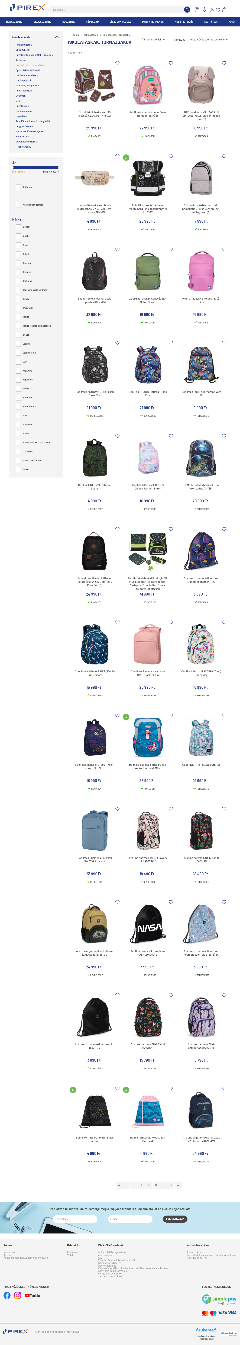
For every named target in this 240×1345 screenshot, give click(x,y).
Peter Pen (27, 398)
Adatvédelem (105, 1255)
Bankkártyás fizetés (109, 1263)
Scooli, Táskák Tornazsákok (36, 442)
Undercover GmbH (31, 460)
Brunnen (26, 272)
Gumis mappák (24, 111)
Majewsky (27, 371)
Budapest (72, 1252)
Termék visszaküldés (110, 1276)
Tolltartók (21, 60)
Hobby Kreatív (184, 22)
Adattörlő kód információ (112, 1271)
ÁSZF (101, 1258)
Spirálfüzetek (23, 50)
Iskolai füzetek (24, 45)
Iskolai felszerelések (27, 75)
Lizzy (24, 362)
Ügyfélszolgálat (107, 1265)
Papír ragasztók (24, 91)
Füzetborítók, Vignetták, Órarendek (35, 55)
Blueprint (27, 263)
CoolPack (27, 281)
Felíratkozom (175, 1219)
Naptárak (211, 22)
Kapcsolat (9, 1252)
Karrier (8, 1255)
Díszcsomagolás (120, 22)
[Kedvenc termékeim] (218, 10)
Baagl (25, 245)
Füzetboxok (22, 106)
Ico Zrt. (26, 335)
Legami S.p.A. (29, 353)
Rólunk (8, 1245)
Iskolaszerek (42, 22)
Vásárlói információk (111, 1245)
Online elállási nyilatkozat (113, 1252)
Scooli (25, 434)
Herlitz (25, 317)
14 (171, 1185)
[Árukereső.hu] (206, 1331)
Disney (25, 299)
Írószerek (68, 22)
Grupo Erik (27, 308)
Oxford (25, 389)
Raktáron (27, 187)
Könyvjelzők (22, 136)
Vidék (70, 1255)
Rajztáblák (21, 116)
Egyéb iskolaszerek (26, 142)
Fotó (232, 22)
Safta (25, 416)
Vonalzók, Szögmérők (27, 85)
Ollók (18, 101)
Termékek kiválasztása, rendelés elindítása (211, 1255)
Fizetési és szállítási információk (116, 1260)
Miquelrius (27, 380)
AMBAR (26, 227)
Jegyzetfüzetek (24, 126)
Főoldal (75, 35)
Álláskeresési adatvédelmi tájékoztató (26, 1258)
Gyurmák (20, 96)
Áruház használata (198, 1245)
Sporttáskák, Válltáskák (28, 70)
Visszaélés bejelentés (110, 1273)
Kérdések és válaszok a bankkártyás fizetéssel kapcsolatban (133, 1268)
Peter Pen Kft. (29, 407)
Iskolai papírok (23, 80)
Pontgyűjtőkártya (197, 1258)
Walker (25, 469)
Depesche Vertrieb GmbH (34, 290)
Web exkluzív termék (32, 205)
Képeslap (92, 22)
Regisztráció (194, 1252)
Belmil (25, 254)
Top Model (27, 451)
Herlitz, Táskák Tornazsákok (36, 326)
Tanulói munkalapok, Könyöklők (33, 121)
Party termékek (153, 22)
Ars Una (26, 236)
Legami (26, 344)
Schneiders (28, 425)
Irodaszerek (13, 22)
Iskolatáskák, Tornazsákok (30, 65)
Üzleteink (73, 1245)
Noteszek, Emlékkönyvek (29, 131)
